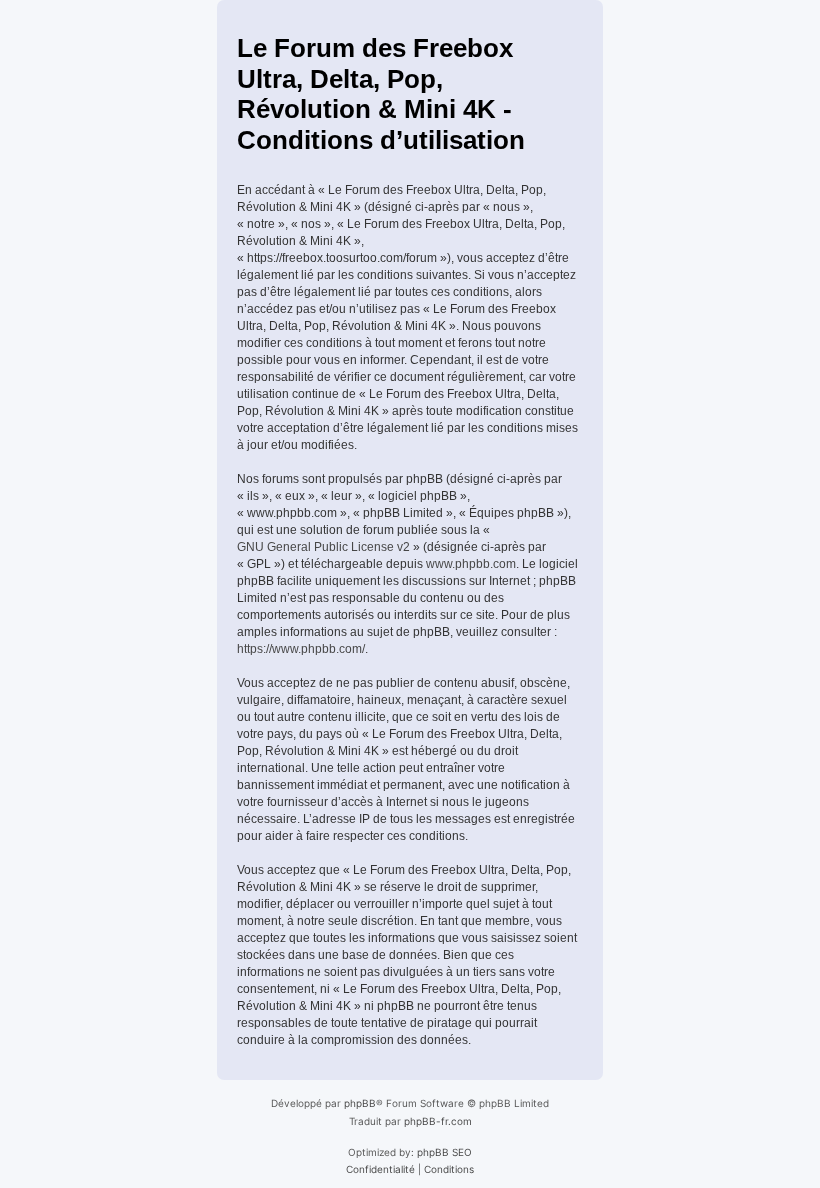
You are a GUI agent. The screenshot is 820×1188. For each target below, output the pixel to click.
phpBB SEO (444, 1152)
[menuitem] (380, 1169)
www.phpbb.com (471, 564)
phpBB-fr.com (438, 1121)
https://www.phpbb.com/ (301, 649)
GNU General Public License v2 (323, 547)
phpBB (360, 1103)
